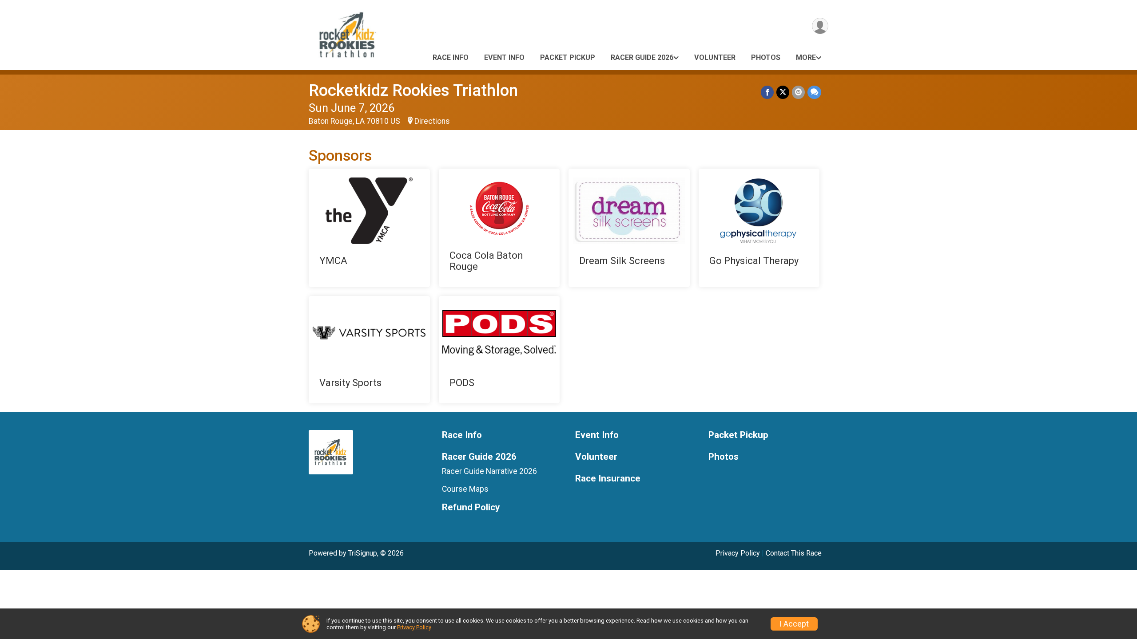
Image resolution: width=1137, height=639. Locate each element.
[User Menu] (820, 26)
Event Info (504, 57)
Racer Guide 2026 (642, 57)
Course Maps (465, 489)
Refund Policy (471, 507)
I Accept (794, 623)
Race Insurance (607, 478)
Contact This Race (794, 553)
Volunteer (714, 57)
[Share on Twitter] (782, 92)
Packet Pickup (567, 57)
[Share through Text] (814, 92)
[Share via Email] (798, 92)
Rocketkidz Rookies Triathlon (413, 90)
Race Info (451, 57)
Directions (432, 121)
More (806, 57)
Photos (765, 57)
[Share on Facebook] (767, 92)
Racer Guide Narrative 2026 (489, 471)
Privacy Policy (738, 553)
